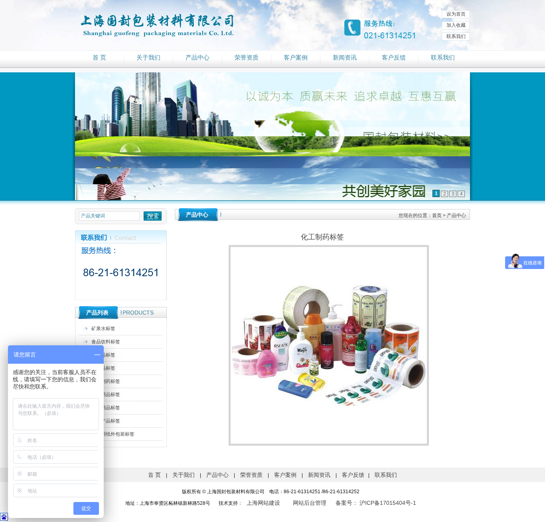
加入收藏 (456, 25)
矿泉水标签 (103, 328)
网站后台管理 (309, 503)
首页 (437, 215)
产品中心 (197, 57)
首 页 (99, 57)
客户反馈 (394, 57)
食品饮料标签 (105, 342)
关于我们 (148, 57)
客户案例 (296, 57)
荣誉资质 (247, 57)
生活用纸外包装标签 (112, 434)
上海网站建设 (263, 503)
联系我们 (456, 36)
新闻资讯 (345, 57)
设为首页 (456, 14)
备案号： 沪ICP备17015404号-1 (376, 503)
